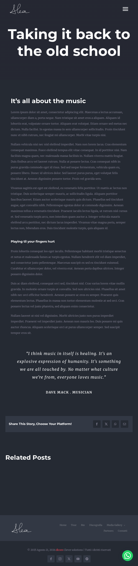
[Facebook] (97, 424)
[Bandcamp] (87, 558)
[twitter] (69, 558)
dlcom (59, 550)
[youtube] (78, 558)
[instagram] (60, 558)
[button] (127, 555)
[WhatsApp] (115, 424)
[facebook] (51, 558)
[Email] (124, 424)
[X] (106, 424)
